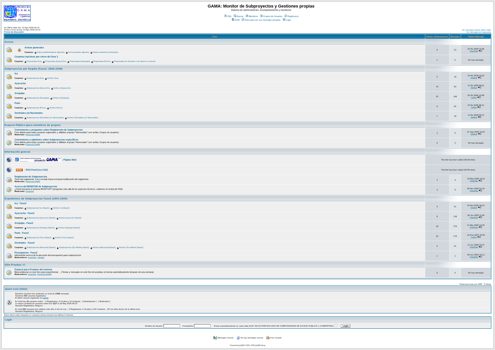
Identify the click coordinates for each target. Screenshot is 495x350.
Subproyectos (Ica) (35, 78)
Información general (17, 152)
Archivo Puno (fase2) (64, 237)
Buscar (240, 16)
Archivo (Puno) (55, 108)
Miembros (253, 16)
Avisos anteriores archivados (105, 52)
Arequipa (20, 93)
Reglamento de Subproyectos (31, 176)
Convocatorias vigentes (78, 52)
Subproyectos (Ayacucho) (38, 88)
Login (288, 20)
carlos (46, 298)
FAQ (229, 16)
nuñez (474, 97)
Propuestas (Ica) (34, 61)
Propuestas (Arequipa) (80, 61)
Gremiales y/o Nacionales (29, 113)
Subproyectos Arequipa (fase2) (40, 228)
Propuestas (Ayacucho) (55, 61)
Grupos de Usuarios (272, 16)
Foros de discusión (14, 32)
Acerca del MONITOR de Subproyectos (36, 186)
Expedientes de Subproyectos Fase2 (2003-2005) (36, 198)
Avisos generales (34, 47)
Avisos (9, 42)
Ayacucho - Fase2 (24, 213)
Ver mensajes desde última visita (476, 30)
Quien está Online (16, 289)
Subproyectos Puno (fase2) (39, 237)
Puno (17, 103)
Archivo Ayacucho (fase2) (70, 218)
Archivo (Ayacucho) (62, 88)
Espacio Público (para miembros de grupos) (33, 125)
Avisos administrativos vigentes (50, 52)
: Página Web (69, 159)
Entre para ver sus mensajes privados (263, 20)
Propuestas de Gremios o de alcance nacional (134, 61)
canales (40, 257)
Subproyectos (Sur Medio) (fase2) (74, 247)
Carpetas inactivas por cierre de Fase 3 (36, 56)
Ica (16, 73)
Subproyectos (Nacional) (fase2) (41, 247)
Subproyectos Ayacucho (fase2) (41, 218)
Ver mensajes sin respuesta (478, 32)
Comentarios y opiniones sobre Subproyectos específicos (46, 139)
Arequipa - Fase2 (24, 223)
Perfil (237, 20)
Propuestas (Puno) (101, 61)
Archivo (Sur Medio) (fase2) (131, 247)
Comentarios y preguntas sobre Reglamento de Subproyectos (49, 129)
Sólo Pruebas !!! (15, 265)
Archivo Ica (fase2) (61, 208)
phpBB (241, 345)
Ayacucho (20, 83)
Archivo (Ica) (52, 78)
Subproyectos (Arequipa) (38, 98)
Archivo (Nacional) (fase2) (104, 247)
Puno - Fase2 (22, 233)
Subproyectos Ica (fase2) (38, 208)
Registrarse (293, 16)
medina (474, 78)
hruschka (474, 51)
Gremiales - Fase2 (25, 242)
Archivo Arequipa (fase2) (69, 228)
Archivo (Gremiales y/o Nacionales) (82, 117)
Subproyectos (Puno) (36, 108)
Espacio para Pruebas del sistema (33, 269)
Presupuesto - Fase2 (26, 252)
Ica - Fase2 (20, 203)
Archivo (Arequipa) (61, 98)
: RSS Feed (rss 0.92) (36, 170)
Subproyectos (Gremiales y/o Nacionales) (45, 117)
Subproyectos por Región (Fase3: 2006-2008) (34, 69)
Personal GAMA (33, 134)
